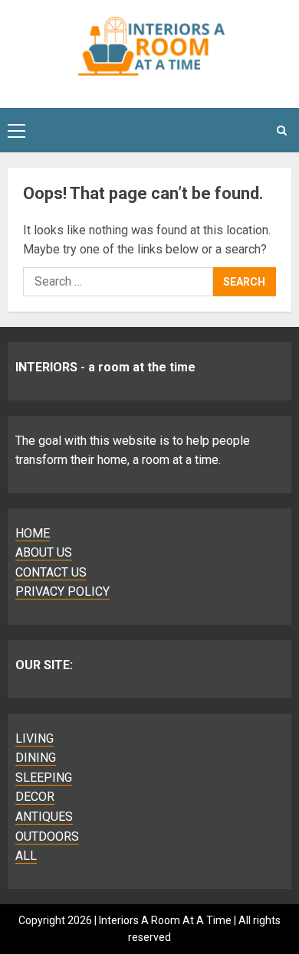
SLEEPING (43, 777)
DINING (35, 757)
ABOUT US (43, 552)
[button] (16, 130)
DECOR (34, 796)
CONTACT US (51, 572)
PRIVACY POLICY (62, 591)
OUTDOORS (47, 836)
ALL (26, 855)
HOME (32, 533)
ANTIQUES (44, 816)
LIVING (34, 738)
